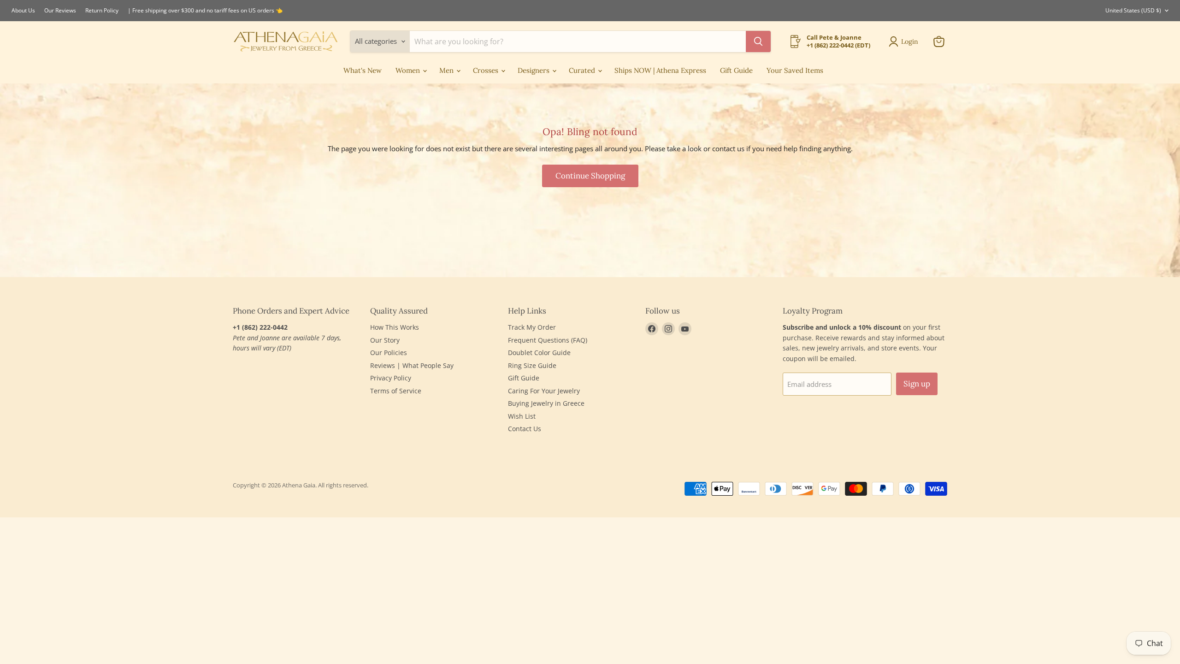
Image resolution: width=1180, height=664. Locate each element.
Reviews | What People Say (412, 365)
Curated (583, 70)
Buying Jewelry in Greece (546, 403)
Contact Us (524, 428)
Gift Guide (736, 70)
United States (1133, 10)
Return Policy (101, 10)
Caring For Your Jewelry (544, 390)
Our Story (385, 340)
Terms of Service (395, 390)
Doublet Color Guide (539, 352)
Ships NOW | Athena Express (660, 70)
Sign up (916, 384)
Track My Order (532, 327)
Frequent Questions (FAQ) (547, 340)
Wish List (522, 416)
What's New (362, 70)
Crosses (486, 70)
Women (408, 70)
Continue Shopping (590, 176)
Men (447, 70)
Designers (534, 70)
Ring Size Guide (532, 365)
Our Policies (388, 352)
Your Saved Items (795, 70)
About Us (23, 10)
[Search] (758, 41)
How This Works (394, 327)
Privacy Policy (390, 378)
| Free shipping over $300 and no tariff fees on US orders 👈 (205, 10)
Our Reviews (60, 10)
